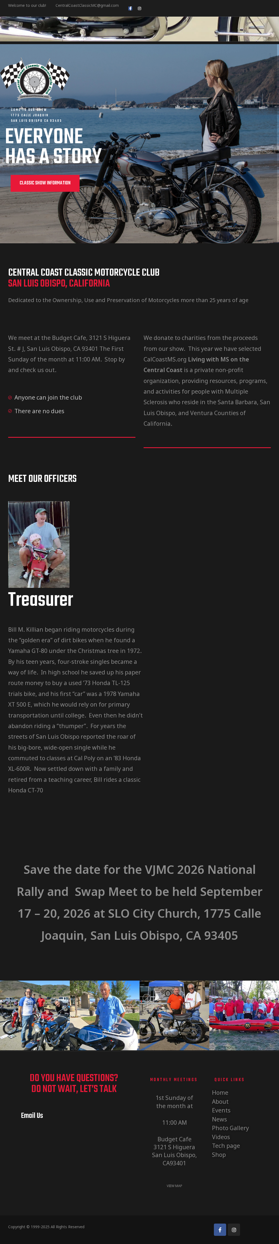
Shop (219, 1154)
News (219, 1119)
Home (220, 1092)
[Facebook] (220, 1230)
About (220, 1101)
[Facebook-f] (130, 8)
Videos (221, 1137)
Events (221, 1110)
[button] (139, 29)
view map (174, 1186)
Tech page (226, 1145)
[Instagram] (139, 8)
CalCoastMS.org (165, 359)
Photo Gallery (230, 1128)
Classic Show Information (45, 183)
